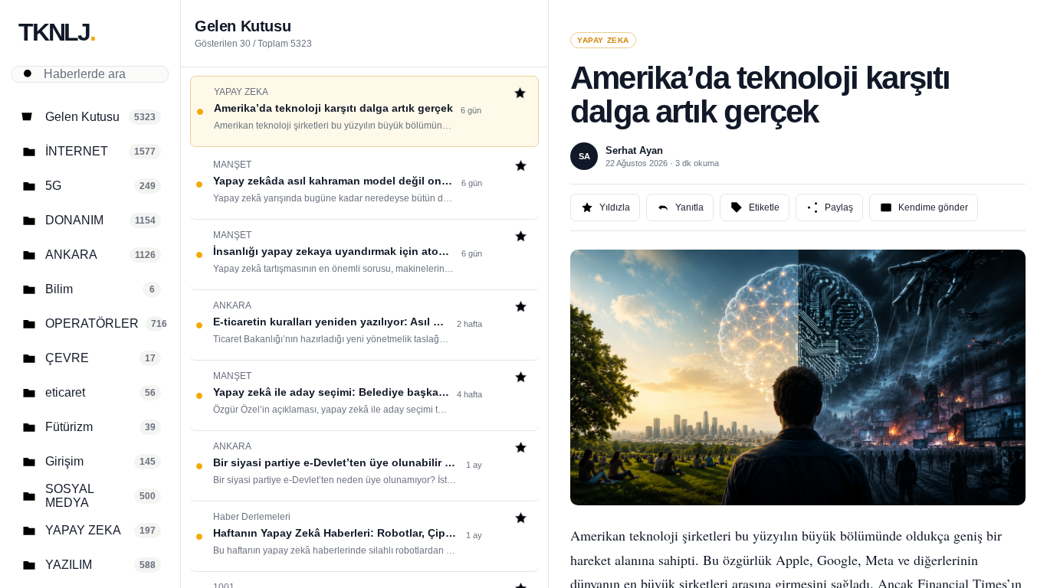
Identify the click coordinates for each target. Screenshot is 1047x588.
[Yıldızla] (520, 94)
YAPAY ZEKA (603, 40)
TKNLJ (56, 32)
